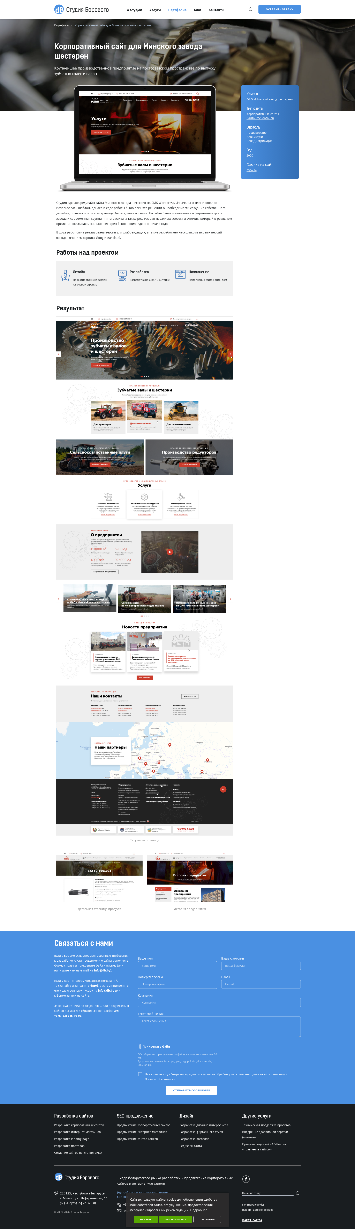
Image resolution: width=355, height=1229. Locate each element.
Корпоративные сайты (263, 114)
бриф (94, 986)
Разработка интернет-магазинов (77, 1132)
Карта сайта (252, 1220)
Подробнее (198, 1210)
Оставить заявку (279, 9)
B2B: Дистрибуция (259, 141)
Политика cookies (253, 1204)
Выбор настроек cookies (257, 1210)
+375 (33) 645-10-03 (67, 1016)
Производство (256, 133)
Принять (146, 1219)
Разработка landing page (71, 1139)
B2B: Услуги (255, 137)
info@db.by (102, 970)
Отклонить (207, 1219)
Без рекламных (175, 1219)
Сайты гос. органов (260, 118)
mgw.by (252, 170)
